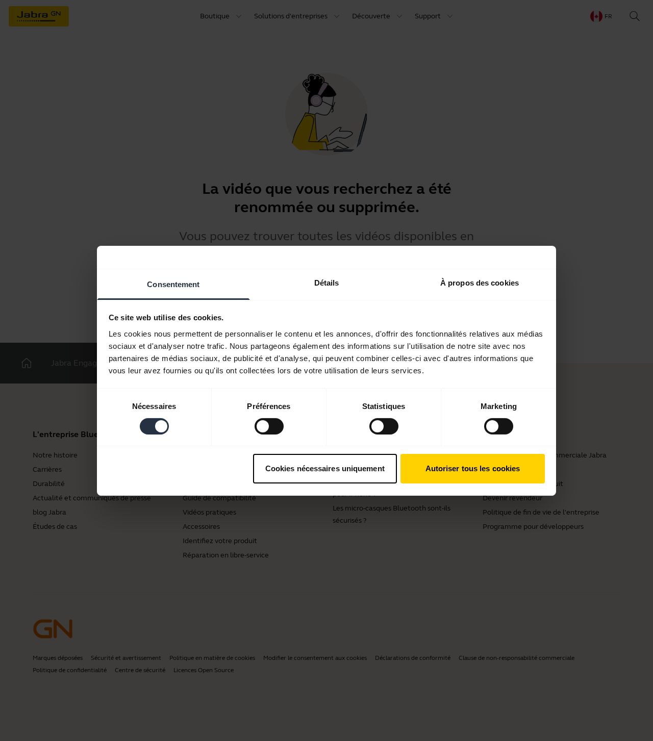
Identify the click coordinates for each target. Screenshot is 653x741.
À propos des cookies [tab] (479, 282)
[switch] (269, 426)
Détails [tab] (326, 282)
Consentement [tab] (173, 283)
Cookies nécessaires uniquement (325, 468)
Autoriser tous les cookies (472, 468)
